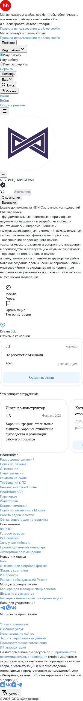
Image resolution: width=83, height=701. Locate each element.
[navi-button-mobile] (4, 111)
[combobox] (10, 692)
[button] (4, 96)
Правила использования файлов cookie (30, 38)
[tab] (11, 197)
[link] (8, 85)
